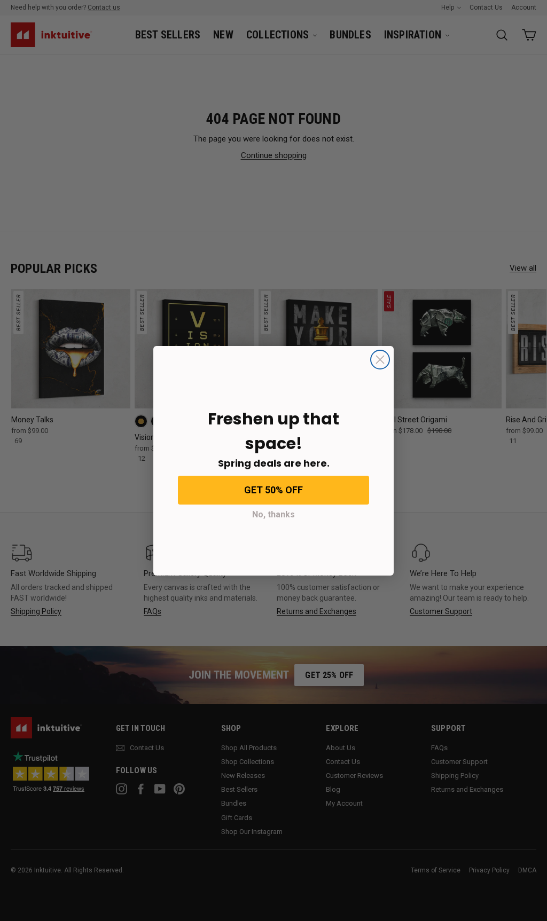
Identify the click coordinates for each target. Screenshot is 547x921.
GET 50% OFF (273, 489)
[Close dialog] (380, 359)
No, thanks (273, 514)
